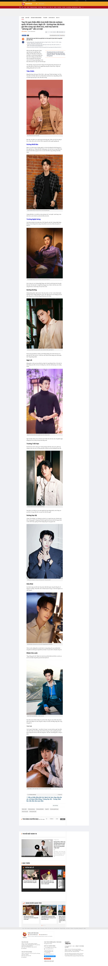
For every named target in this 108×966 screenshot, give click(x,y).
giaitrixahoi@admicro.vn (49, 954)
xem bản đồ (24, 948)
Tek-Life (72, 928)
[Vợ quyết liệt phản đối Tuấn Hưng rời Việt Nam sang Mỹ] (31, 875)
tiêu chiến (24, 809)
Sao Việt (27, 17)
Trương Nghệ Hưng (33, 219)
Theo (44, 794)
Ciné (25, 7)
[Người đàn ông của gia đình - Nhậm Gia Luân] (44, 687)
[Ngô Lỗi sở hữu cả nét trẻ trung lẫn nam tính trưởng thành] (44, 401)
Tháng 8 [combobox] (51, 818)
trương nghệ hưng (54, 809)
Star (22, 7)
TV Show (45, 17)
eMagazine (25, 0)
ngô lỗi (47, 809)
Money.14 (45, 7)
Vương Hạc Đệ (33, 811)
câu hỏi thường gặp (34, 934)
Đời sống (40, 7)
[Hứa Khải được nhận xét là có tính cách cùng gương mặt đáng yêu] (44, 618)
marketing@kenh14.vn (49, 948)
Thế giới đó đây (62, 928)
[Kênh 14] (25, 935)
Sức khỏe (59, 7)
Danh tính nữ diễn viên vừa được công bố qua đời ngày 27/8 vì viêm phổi (47, 882)
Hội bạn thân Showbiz (36, 17)
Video (80, 7)
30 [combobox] (46, 818)
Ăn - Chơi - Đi (50, 7)
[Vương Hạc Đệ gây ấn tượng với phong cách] (44, 551)
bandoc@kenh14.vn (43, 934)
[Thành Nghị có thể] (44, 761)
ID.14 (29, 0)
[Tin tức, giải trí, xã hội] (28, 4)
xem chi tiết (47, 958)
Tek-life (63, 7)
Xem (63, 819)
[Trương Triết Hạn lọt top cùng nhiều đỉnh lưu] (44, 478)
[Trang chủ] (23, 39)
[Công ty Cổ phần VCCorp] (68, 943)
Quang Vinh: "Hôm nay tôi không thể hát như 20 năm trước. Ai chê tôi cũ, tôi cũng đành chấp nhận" (59, 844)
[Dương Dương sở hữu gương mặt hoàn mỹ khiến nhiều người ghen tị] (44, 323)
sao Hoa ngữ (25, 811)
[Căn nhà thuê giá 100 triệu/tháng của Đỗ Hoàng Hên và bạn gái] (31, 910)
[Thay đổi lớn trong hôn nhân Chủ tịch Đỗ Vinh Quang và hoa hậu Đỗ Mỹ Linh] (48, 910)
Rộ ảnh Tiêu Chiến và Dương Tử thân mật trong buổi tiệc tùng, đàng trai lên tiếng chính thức (44, 47)
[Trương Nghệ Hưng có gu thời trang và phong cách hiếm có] (44, 253)
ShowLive (34, 0)
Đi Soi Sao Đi (41, 3)
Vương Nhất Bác (32, 144)
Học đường (68, 7)
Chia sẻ (24, 35)
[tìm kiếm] (85, 1)
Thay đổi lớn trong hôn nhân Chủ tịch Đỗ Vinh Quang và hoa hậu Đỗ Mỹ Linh (48, 918)
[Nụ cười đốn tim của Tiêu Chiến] (44, 107)
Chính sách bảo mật (49, 961)
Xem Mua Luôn (75, 7)
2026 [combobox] (57, 818)
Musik (28, 7)
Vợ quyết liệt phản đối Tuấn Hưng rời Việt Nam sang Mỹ (30, 881)
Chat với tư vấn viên (50, 956)
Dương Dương (32, 809)
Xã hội (55, 7)
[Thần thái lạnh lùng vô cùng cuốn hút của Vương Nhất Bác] (44, 182)
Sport (39, 928)
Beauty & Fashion (33, 7)
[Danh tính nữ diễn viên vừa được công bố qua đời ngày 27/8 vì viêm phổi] (48, 875)
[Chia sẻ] (23, 42)
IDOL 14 (57, 17)
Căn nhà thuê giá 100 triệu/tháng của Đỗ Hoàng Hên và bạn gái (31, 918)
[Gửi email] (28, 35)
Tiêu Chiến (30, 71)
